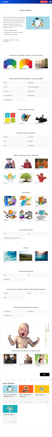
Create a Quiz (44, 1)
